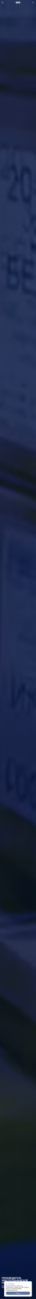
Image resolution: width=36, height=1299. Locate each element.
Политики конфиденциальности (14, 1289)
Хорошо (17, 1293)
